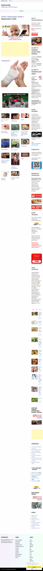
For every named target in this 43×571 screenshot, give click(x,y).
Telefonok (31, 544)
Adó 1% (31, 541)
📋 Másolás (35, 34)
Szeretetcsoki (17, 556)
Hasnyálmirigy (40, 322)
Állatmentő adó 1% (18, 544)
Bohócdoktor (17, 541)
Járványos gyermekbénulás (14, 167)
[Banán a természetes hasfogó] (34, 350)
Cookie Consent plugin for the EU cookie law (34, 568)
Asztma (22, 119)
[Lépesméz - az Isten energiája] (34, 328)
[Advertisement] (15, 49)
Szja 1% (16, 557)
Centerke (17, 551)
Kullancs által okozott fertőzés (4, 132)
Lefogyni (17, 549)
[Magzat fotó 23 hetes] (34, 359)
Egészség (5, 5)
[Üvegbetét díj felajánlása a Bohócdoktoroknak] (36, 165)
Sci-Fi (31, 554)
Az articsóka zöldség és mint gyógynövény (40, 341)
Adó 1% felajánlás (18, 540)
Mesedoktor (17, 543)
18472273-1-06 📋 (15, 38)
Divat (31, 549)
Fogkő (22, 158)
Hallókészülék (14, 121)
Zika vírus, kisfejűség (3, 179)
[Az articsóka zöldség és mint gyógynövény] (34, 338)
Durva (31, 556)
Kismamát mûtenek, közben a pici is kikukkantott (5, 161)
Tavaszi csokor (14, 149)
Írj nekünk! (38, 303)
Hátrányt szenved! (35, 473)
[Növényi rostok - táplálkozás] (34, 312)
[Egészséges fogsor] (34, 367)
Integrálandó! (34, 480)
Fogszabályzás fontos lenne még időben (40, 390)
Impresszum (3, 569)
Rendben (34, 567)
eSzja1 (31, 540)
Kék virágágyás (4, 149)
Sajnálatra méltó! (35, 472)
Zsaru (31, 552)
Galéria (3, 17)
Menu (22, 11)
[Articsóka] (34, 398)
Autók (31, 543)
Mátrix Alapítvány (18, 554)
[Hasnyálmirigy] (34, 321)
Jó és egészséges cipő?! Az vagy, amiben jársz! (40, 378)
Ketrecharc (32, 551)
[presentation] (33, 309)
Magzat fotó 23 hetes (40, 360)
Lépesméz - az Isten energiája (40, 330)
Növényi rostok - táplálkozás (40, 314)
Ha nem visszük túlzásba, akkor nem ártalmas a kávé (24, 133)
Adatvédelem (8, 569)
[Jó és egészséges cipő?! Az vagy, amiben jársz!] (34, 374)
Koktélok (31, 546)
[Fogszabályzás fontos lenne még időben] (34, 387)
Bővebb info (34, 565)
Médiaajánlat (13, 569)
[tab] (33, 309)
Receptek (31, 557)
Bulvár (31, 559)
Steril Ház (17, 552)
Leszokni (17, 548)
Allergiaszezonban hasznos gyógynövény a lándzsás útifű (15, 133)
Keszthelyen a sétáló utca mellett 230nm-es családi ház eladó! (36, 459)
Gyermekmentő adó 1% (19, 546)
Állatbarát (31, 560)
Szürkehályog (24, 146)
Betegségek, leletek (15, 17)
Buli (30, 548)
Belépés (10, 0)
